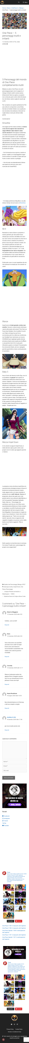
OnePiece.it (15, 8)
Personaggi (9, 589)
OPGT (23, 584)
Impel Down (16, 587)
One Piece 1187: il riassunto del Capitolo (14, 935)
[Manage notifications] (3, 1039)
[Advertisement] (14, 63)
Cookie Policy (18, 1029)
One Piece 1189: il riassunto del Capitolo (14, 926)
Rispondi (7, 625)
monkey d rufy (11, 717)
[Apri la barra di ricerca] (18, 2)
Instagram (6, 818)
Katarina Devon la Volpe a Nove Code (14, 596)
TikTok (4, 823)
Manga (21, 8)
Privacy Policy (10, 1029)
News (8, 8)
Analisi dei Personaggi (10, 584)
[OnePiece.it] (2, 2)
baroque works (8, 587)
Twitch (6, 821)
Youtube (6, 825)
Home (4, 8)
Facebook (6, 816)
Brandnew (23, 203)
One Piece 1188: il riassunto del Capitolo (14, 928)
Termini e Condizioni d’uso (14, 1031)
